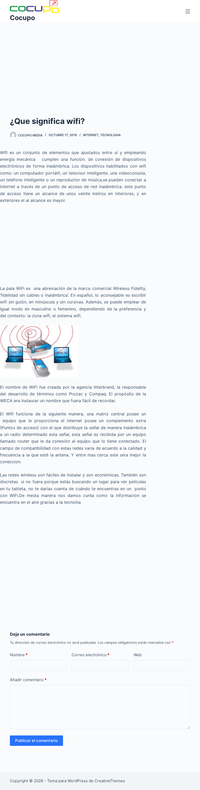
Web (138, 654)
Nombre (19, 654)
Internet (90, 135)
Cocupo (22, 18)
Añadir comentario (28, 679)
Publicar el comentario (36, 740)
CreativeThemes (110, 780)
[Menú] (187, 11)
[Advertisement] (100, 61)
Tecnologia (110, 135)
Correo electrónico (90, 654)
